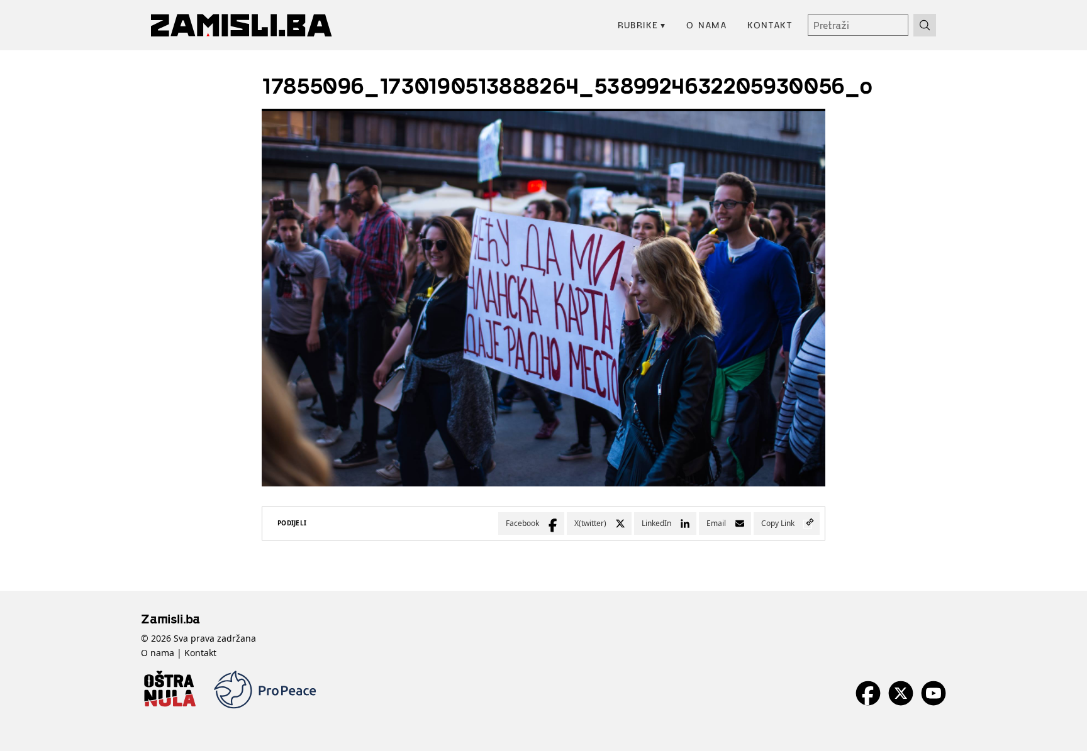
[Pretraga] (924, 25)
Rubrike (642, 24)
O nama (706, 24)
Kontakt (770, 24)
